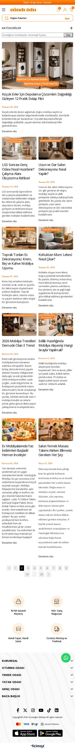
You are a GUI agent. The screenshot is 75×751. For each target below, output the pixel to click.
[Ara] (67, 18)
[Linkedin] (56, 710)
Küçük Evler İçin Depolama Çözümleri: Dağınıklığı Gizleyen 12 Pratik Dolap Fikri (37, 96)
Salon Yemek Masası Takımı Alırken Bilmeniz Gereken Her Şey (55, 450)
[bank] (37, 724)
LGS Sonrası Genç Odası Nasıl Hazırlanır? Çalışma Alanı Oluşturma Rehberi (18, 171)
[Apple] (24, 733)
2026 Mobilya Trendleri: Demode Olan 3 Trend (19, 343)
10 (27, 574)
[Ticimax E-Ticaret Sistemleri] (37, 746)
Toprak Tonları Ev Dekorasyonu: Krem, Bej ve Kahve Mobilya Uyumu (17, 261)
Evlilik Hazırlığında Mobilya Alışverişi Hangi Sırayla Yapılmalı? (55, 345)
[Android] (50, 733)
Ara (68, 35)
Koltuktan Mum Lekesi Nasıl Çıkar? (55, 256)
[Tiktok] (49, 710)
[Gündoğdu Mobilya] (23, 9)
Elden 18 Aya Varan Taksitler (37, 2)
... (34, 574)
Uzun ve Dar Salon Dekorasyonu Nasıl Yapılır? (52, 169)
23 (41, 574)
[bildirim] (58, 11)
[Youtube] (41, 710)
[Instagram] (33, 710)
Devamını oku (9, 131)
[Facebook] (18, 710)
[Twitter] (25, 710)
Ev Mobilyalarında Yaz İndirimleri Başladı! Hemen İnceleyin (17, 450)
